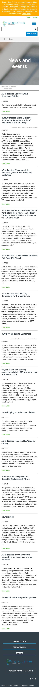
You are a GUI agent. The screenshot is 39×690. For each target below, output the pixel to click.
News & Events (19, 641)
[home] (14, 24)
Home (28, 17)
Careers (19, 653)
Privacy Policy (19, 647)
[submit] (36, 29)
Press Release (8, 88)
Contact (35, 17)
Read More (6, 111)
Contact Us (31, 33)
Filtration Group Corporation (21, 671)
